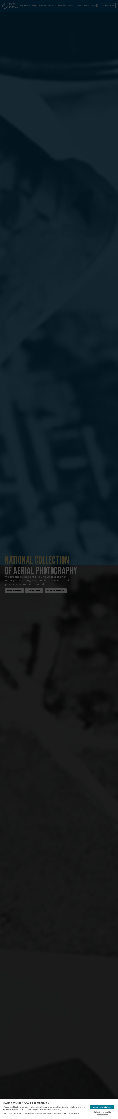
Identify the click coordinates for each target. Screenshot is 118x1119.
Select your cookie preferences (102, 1113)
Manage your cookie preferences (26, 1103)
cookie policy (73, 1113)
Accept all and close (102, 1107)
